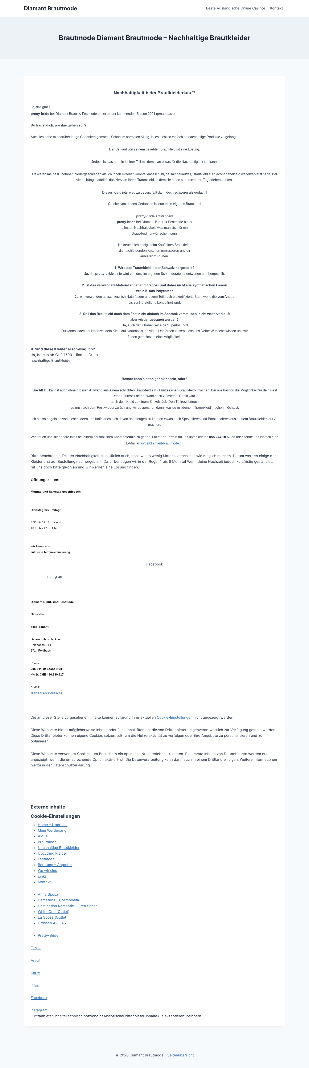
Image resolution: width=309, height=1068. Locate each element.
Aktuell (43, 836)
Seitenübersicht (180, 1055)
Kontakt (276, 8)
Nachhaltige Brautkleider (58, 848)
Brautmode (47, 842)
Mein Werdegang (52, 830)
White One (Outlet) (53, 912)
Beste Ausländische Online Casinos (236, 8)
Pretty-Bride (48, 935)
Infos (35, 985)
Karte (35, 973)
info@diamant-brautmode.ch (162, 443)
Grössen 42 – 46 (52, 923)
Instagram (39, 1010)
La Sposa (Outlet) (52, 917)
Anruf (35, 960)
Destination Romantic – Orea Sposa (68, 906)
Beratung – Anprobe (55, 865)
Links (42, 876)
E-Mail (36, 948)
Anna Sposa (48, 894)
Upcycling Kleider (52, 853)
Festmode (46, 859)
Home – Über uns (52, 825)
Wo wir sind (47, 870)
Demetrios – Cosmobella (58, 900)
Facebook (39, 998)
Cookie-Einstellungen (175, 717)
